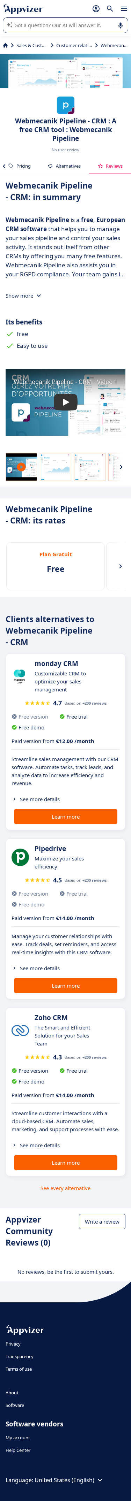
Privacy (13, 1344)
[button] (65, 402)
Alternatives (68, 166)
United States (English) (64, 1480)
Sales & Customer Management (32, 45)
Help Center (18, 1450)
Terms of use (19, 1369)
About (12, 1392)
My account (18, 1437)
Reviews (114, 166)
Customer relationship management (74, 45)
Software (15, 1405)
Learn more (66, 816)
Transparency (20, 1356)
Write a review (102, 1221)
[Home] (5, 45)
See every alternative (65, 1188)
